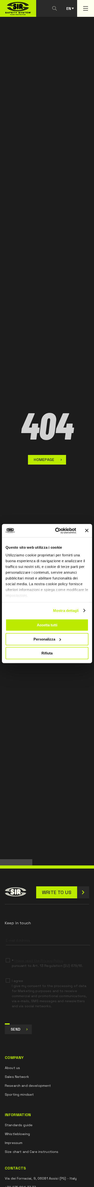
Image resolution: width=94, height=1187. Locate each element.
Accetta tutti (47, 625)
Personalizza (44, 639)
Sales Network (17, 1077)
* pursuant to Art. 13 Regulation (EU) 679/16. (47, 963)
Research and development (28, 1085)
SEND (15, 1029)
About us (12, 1068)
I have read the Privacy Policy (38, 960)
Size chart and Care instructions (31, 1152)
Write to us (56, 892)
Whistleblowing (17, 1134)
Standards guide (19, 1125)
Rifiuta (47, 653)
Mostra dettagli (66, 611)
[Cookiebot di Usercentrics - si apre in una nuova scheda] (57, 531)
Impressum (13, 1143)
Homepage (44, 459)
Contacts (15, 1168)
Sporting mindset (19, 1094)
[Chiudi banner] (86, 530)
